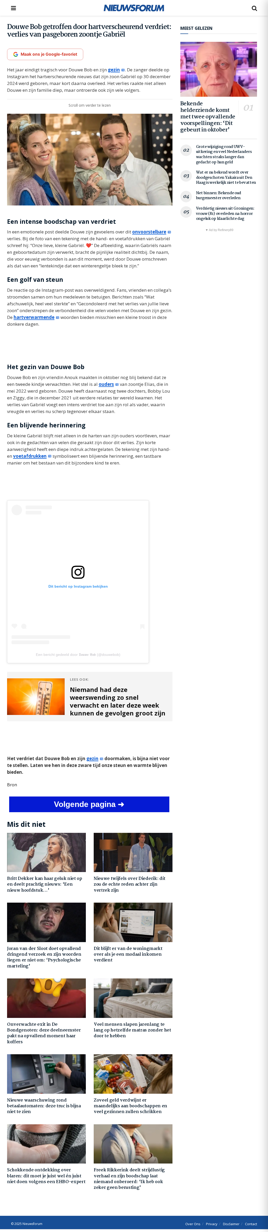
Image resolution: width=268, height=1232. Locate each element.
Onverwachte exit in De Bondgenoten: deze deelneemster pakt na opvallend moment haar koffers (44, 1033)
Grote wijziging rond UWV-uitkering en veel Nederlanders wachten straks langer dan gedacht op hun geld (224, 154)
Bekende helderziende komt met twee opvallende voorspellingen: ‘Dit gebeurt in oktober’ (207, 116)
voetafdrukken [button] (30, 456)
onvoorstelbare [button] (149, 232)
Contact (251, 1224)
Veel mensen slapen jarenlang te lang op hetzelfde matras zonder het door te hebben (132, 1030)
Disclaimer (231, 1224)
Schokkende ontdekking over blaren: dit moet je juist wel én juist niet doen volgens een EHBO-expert (46, 1176)
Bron (12, 785)
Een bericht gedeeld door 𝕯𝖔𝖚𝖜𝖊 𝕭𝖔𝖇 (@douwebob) (78, 654)
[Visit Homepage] (134, 8)
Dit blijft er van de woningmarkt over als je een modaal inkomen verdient (128, 954)
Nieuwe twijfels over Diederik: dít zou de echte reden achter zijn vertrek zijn (129, 884)
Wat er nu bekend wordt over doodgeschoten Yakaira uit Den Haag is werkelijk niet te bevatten (226, 177)
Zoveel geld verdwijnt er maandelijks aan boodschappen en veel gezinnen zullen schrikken (130, 1106)
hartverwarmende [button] (34, 317)
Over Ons (192, 1224)
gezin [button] (114, 70)
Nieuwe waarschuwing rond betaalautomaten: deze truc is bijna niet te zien (44, 1106)
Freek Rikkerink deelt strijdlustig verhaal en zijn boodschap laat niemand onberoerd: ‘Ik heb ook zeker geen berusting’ (129, 1179)
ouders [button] (106, 384)
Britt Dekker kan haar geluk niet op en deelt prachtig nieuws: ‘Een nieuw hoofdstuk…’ (44, 884)
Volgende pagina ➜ (89, 804)
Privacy (211, 1224)
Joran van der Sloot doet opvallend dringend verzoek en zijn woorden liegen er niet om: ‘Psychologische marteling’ (44, 957)
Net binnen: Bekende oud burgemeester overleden (218, 196)
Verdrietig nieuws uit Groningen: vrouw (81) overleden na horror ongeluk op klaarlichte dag (225, 213)
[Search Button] (254, 8)
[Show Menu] (13, 8)
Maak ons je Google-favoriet (49, 54)
